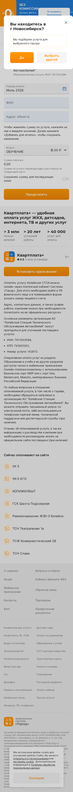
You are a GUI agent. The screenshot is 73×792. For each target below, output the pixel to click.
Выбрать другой (52, 57)
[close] (66, 22)
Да (22, 57)
